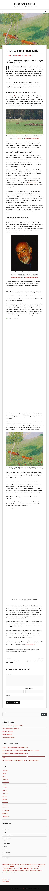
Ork (38, 868)
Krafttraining (36, 866)
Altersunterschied (10, 649)
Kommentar (9, 674)
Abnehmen (4, 864)
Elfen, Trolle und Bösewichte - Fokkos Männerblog (12, 750)
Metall (8, 868)
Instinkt (33, 649)
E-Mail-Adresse (29, 688)
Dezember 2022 (5, 807)
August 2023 (5, 793)
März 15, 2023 (18, 55)
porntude (4, 747)
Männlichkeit (36, 868)
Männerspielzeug (7, 852)
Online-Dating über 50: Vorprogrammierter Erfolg (12, 725)
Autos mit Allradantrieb (7, 734)
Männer (21, 868)
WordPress (19, 888)
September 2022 (5, 816)
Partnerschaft (14, 651)
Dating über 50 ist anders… (8, 731)
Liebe (38, 649)
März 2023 (4, 799)
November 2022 (5, 810)
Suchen (4, 712)
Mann (8, 651)
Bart (18, 864)
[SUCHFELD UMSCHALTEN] (46, 11)
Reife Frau (11, 870)
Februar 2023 (5, 802)
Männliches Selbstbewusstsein (8, 737)
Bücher (5, 832)
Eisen (31, 864)
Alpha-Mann (9, 864)
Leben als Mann (28, 55)
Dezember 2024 (5, 782)
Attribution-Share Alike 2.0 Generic (31, 277)
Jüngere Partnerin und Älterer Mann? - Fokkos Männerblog (14, 756)
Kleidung (26, 866)
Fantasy (44, 864)
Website (8, 695)
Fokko (9, 55)
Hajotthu (19, 138)
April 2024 (4, 787)
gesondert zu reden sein (30, 644)
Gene (29, 649)
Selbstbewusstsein (37, 870)
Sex (19, 651)
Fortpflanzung (19, 649)
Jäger (15, 95)
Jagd (15, 866)
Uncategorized (7, 857)
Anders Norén (36, 888)
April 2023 (4, 796)
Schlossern (19, 870)
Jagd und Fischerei (7, 837)
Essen (42, 864)
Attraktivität (14, 864)
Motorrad (11, 868)
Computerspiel (27, 864)
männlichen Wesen (32, 182)
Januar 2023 (5, 804)
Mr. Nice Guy (15, 868)
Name (7, 688)
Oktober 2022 (5, 813)
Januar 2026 (5, 770)
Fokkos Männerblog (24, 3)
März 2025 (4, 776)
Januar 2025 (5, 779)
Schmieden (22, 870)
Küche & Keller (7, 840)
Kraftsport (30, 866)
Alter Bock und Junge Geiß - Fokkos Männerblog (12, 760)
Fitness (5, 866)
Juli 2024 (4, 784)
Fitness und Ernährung (8, 835)
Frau (25, 649)
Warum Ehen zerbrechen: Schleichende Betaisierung (17, 753)
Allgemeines (6, 829)
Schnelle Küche (27, 870)
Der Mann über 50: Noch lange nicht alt (10, 728)
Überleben (24, 651)
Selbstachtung (32, 870)
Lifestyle (5, 846)
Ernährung (39, 864)
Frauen (12, 866)
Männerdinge (28, 868)
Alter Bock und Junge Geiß (22, 50)
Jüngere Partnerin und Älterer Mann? (34, 661)
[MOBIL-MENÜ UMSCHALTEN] (3, 11)
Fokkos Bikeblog (5, 881)
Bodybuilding (22, 864)
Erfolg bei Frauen (34, 864)
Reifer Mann (15, 870)
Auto (17, 864)
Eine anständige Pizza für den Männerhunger (13, 661)
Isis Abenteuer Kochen (7, 879)
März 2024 (4, 790)
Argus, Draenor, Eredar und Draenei (31, 750)
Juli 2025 (4, 773)
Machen (5, 849)
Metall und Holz (7, 855)
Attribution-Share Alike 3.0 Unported (32, 138)
